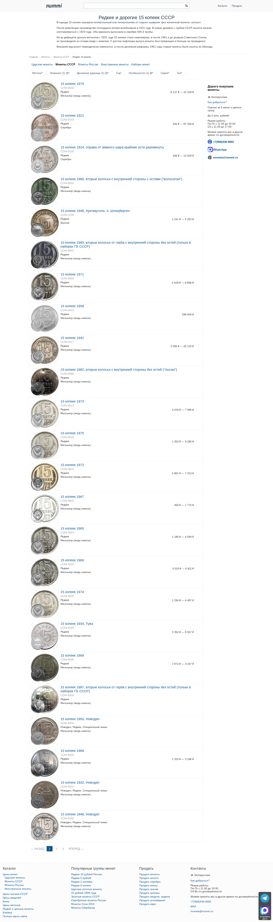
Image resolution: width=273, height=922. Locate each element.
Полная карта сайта (15, 916)
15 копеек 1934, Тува (77, 624)
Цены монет (10, 874)
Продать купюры (149, 892)
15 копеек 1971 (72, 274)
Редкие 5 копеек (81, 885)
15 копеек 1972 (72, 465)
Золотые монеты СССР (85, 896)
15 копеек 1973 (72, 401)
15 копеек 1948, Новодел (80, 814)
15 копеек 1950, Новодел (80, 719)
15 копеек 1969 (72, 655)
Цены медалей (12, 897)
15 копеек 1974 (72, 592)
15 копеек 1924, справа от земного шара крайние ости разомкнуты (112, 147)
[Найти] (186, 6)
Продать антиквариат (152, 900)
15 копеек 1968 (72, 751)
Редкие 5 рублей (81, 877)
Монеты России (88, 64)
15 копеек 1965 (72, 528)
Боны (6, 901)
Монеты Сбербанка (83, 907)
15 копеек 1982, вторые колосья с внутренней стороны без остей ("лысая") (119, 369)
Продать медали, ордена (154, 896)
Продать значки (148, 889)
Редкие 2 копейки (81, 881)
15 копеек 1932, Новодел (80, 782)
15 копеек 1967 (72, 497)
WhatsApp (220, 149)
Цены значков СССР (15, 893)
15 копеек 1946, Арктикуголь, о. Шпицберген (95, 211)
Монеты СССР (61, 57)
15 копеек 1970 (72, 84)
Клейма (7, 912)
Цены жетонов (11, 905)
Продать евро (147, 903)
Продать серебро (149, 881)
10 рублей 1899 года (83, 892)
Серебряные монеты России (88, 900)
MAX (193, 906)
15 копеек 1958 (72, 306)
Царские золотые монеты (86, 889)
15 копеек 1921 (72, 115)
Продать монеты (149, 874)
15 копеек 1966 (72, 560)
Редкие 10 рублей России (86, 874)
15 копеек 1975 (72, 433)
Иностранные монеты (115, 64)
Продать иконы (148, 885)
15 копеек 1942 (72, 338)
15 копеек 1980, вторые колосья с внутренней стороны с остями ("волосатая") (121, 179)
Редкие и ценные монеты (18, 908)
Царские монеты (42, 64)
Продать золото (148, 877)
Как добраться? (217, 102)
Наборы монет (140, 64)
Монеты (45, 57)
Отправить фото (265, 917)
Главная (33, 57)
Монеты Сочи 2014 (82, 903)
